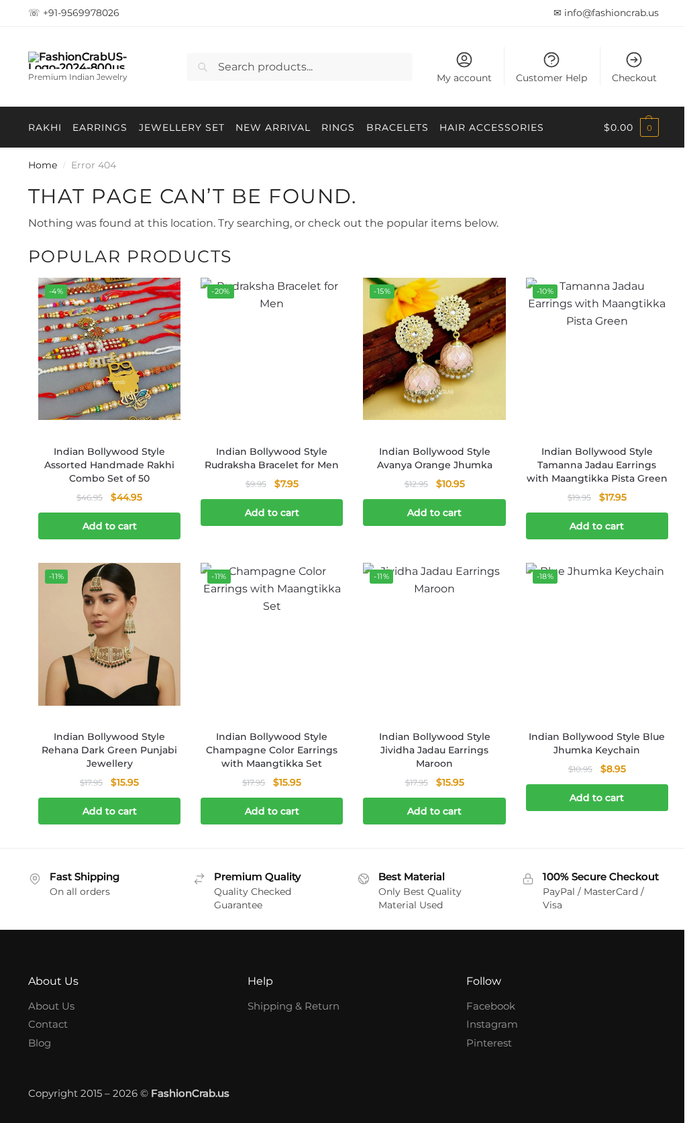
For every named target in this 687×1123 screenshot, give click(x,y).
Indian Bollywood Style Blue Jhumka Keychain (588, 751)
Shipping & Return (290, 1027)
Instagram (485, 1046)
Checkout (624, 78)
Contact (48, 1046)
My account (454, 78)
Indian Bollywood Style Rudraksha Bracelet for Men (268, 455)
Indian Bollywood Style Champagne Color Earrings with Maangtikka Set (268, 758)
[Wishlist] (158, 298)
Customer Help (541, 78)
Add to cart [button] (108, 524)
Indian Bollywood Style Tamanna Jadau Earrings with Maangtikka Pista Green (588, 469)
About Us (51, 1027)
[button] (621, 127)
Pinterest (482, 1064)
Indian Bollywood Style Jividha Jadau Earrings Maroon (428, 758)
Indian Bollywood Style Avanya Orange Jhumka (428, 455)
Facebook (484, 1027)
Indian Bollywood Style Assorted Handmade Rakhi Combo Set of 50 (108, 462)
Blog (39, 1064)
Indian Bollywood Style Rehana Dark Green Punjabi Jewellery (108, 758)
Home (42, 165)
